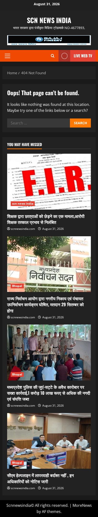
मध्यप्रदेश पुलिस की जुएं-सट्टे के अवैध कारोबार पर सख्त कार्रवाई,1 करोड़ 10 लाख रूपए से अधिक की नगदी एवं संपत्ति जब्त (48, 393)
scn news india (49, 20)
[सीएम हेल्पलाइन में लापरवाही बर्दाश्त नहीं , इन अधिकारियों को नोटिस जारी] (49, 441)
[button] (7, 56)
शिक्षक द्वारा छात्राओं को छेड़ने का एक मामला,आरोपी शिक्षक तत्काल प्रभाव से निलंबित (45, 219)
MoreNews (82, 505)
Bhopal (17, 286)
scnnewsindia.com (23, 229)
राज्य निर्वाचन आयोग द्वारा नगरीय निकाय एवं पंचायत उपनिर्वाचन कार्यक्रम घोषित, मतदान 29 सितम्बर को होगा (45, 304)
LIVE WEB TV (83, 56)
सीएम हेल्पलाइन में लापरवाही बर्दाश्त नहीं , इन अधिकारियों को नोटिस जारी (40, 478)
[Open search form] (52, 55)
